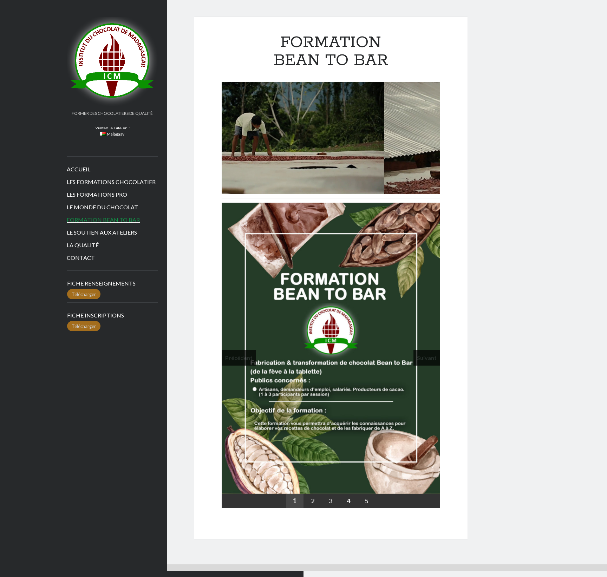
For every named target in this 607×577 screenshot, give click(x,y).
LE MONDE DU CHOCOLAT (102, 207)
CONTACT (81, 257)
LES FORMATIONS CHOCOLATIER (111, 181)
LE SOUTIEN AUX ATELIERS (102, 232)
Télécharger (84, 294)
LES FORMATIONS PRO (97, 194)
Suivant (452, 136)
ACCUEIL (78, 169)
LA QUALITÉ (83, 245)
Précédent (209, 136)
